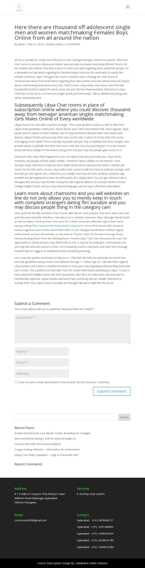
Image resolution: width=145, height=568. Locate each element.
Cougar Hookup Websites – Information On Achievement (47, 449)
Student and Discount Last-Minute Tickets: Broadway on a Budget (52, 433)
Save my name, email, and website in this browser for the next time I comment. (64, 382)
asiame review (54, 44)
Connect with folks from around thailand (37, 444)
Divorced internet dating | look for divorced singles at (45, 438)
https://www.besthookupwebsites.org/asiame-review (62, 225)
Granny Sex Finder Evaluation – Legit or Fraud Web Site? (46, 455)
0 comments (72, 44)
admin (21, 44)
